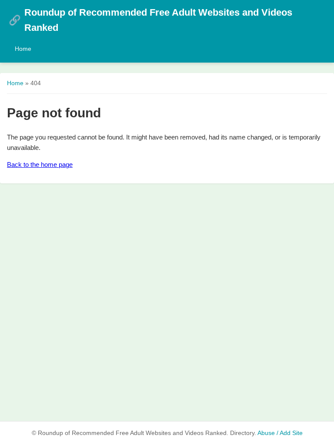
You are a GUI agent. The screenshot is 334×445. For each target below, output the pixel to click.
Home (23, 48)
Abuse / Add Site (280, 433)
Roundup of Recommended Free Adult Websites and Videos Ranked (150, 20)
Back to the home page (40, 164)
